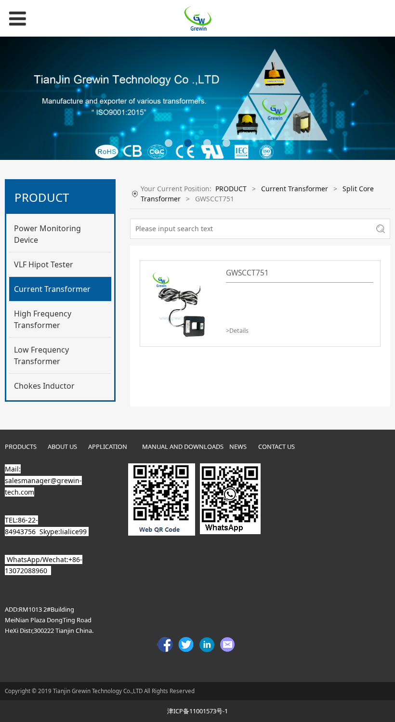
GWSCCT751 (247, 273)
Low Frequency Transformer (41, 355)
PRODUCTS (21, 446)
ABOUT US (62, 446)
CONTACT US (276, 446)
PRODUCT (231, 188)
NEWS (238, 446)
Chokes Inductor (44, 386)
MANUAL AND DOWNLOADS (183, 446)
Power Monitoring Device (47, 234)
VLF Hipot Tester (43, 264)
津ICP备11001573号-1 (197, 711)
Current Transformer (52, 289)
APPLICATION (107, 446)
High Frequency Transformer (42, 319)
